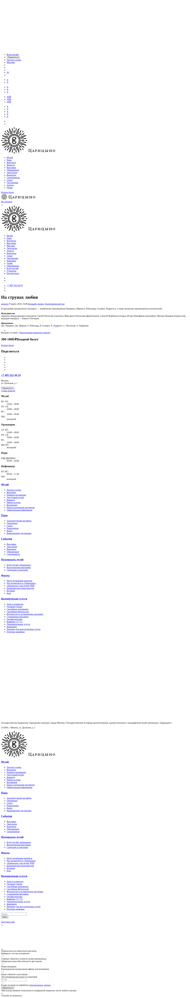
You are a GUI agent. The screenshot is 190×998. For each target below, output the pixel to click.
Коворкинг (12, 627)
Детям (10, 187)
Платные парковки (16, 632)
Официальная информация (19, 510)
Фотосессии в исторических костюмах (25, 614)
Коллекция (12, 505)
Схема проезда (8, 391)
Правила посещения (16, 495)
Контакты (11, 162)
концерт (5, 304)
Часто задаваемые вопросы (19, 581)
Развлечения (12, 528)
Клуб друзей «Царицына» (19, 565)
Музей (10, 157)
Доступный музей (15, 497)
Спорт (10, 180)
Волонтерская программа (19, 567)
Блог (9, 593)
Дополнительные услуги (18, 624)
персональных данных (40, 985)
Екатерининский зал (55, 304)
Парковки (11, 261)
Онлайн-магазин (15, 619)
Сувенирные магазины (18, 617)
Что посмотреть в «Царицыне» (21, 583)
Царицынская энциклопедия (20, 588)
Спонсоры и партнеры (17, 570)
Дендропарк (12, 182)
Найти (4, 917)
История (11, 591)
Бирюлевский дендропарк (19, 533)
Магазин (11, 246)
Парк (9, 160)
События (6, 538)
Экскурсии (12, 172)
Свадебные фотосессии (18, 611)
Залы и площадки (15, 604)
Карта (9, 531)
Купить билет (7, 192)
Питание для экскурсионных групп (23, 629)
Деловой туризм (14, 606)
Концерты (11, 175)
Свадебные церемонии (17, 609)
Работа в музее (14, 502)
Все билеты (6, 202)
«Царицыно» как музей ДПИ (20, 586)
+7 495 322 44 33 (11, 375)
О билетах (11, 271)
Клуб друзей (12, 268)
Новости (11, 165)
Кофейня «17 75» (15, 622)
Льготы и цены (14, 490)
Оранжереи (12, 523)
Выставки (11, 167)
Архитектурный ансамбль (19, 521)
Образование (13, 170)
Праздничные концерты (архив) (35, 332)
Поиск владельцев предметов (21, 507)
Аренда (10, 185)
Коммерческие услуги (14, 598)
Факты (5, 575)
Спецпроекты (13, 177)
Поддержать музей (12, 559)
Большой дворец (36, 304)
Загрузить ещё (8, 922)
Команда (11, 500)
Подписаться (13, 273)
